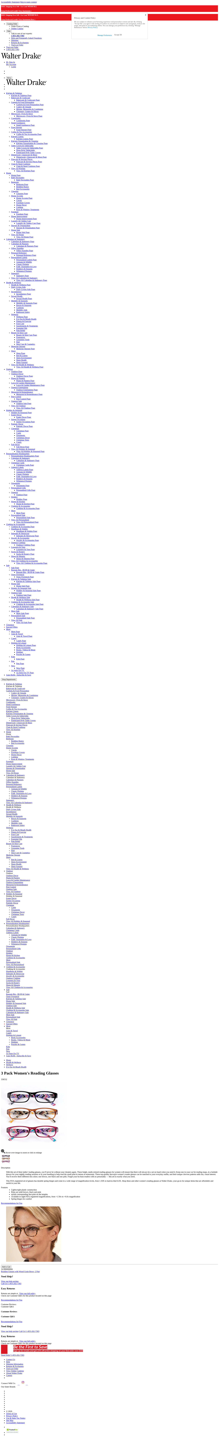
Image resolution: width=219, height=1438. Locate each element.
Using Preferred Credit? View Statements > (16, 11)
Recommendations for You (11, 1203)
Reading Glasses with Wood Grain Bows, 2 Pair (20, 1271)
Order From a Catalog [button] (20, 26)
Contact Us (10, 1359)
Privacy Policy (12, 1416)
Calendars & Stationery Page (22, 241)
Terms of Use (11, 1414)
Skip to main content (28, 2)
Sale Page (15, 568)
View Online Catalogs (15, 1371)
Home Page (16, 175)
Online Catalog (17, 29)
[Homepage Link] (21, 58)
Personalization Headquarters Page (25, 456)
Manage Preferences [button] (104, 35)
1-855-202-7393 (17, 36)
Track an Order (17, 45)
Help (8, 31)
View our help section (10, 1281)
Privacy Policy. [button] (92, 27)
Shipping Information (14, 1364)
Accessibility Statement (10, 2)
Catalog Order (12, 24)
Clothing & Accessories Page (22, 527)
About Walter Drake (14, 1373)
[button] (118, 35)
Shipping (14, 40)
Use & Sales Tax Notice (15, 1418)
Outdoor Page (16, 371)
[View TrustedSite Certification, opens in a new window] (12, 1432)
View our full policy (27, 1293)
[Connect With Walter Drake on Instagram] (22, 1384)
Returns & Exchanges (20, 43)
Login (13, 67)
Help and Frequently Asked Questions (26, 38)
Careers (9, 1375)
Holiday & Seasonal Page (21, 413)
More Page (15, 632)
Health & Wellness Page (21, 285)
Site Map (9, 1420)
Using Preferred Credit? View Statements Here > (18, 19)
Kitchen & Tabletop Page (21, 95)
